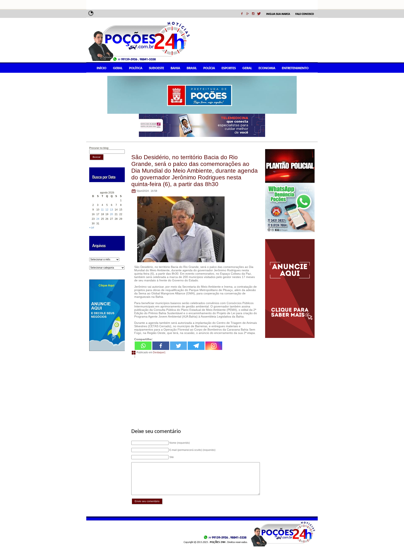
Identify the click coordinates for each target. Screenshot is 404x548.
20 (111, 214)
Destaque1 (159, 352)
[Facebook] (160, 346)
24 (97, 218)
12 (106, 209)
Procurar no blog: (99, 148)
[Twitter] (178, 346)
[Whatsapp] (143, 346)
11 (102, 209)
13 (111, 209)
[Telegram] (196, 346)
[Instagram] (213, 346)
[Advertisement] (195, 390)
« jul (91, 227)
